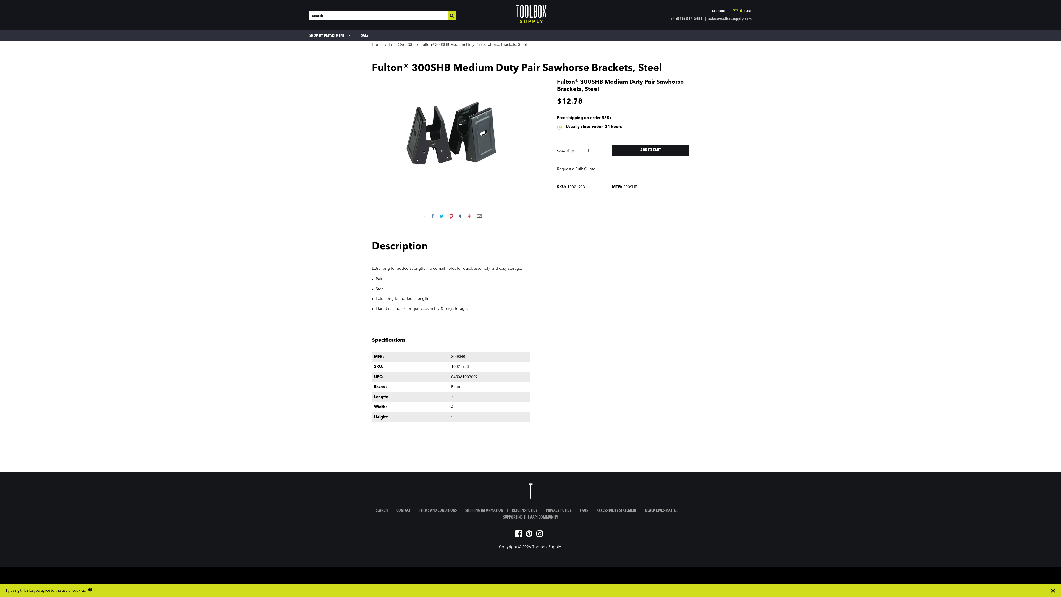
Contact (403, 510)
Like (433, 216)
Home (377, 45)
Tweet (441, 216)
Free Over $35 (401, 45)
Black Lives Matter (661, 510)
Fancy (460, 216)
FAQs (584, 510)
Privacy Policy (558, 510)
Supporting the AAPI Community (530, 517)
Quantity (565, 151)
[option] (451, 135)
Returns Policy (524, 510)
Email (479, 216)
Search (382, 510)
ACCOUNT (719, 11)
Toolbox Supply (546, 547)
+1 (469, 216)
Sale (364, 36)
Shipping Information (484, 510)
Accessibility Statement (617, 510)
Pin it (451, 216)
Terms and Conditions (438, 510)
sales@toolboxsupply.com (730, 19)
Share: (422, 216)
